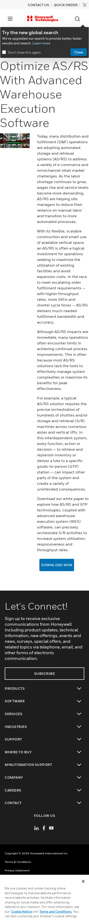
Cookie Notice (21, 911)
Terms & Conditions (18, 862)
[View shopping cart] (84, 5)
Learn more (41, 43)
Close (78, 52)
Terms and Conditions (55, 911)
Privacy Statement (17, 870)
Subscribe (44, 673)
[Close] (83, 881)
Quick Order (66, 5)
